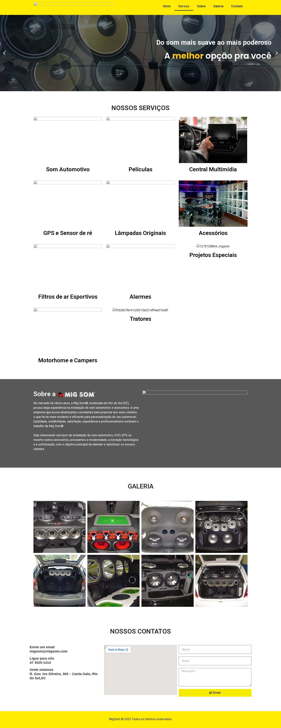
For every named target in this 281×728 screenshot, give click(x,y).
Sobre (201, 6)
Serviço (183, 6)
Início (167, 6)
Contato (237, 6)
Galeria (218, 6)
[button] (137, 88)
